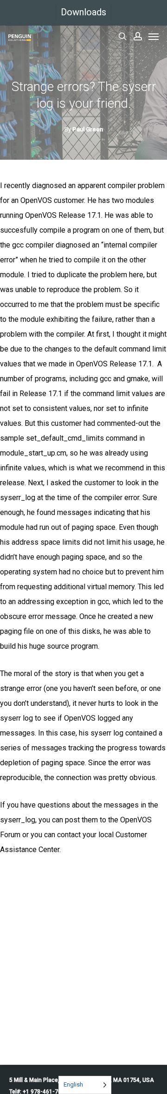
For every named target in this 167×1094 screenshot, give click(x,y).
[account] (137, 36)
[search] (122, 36)
